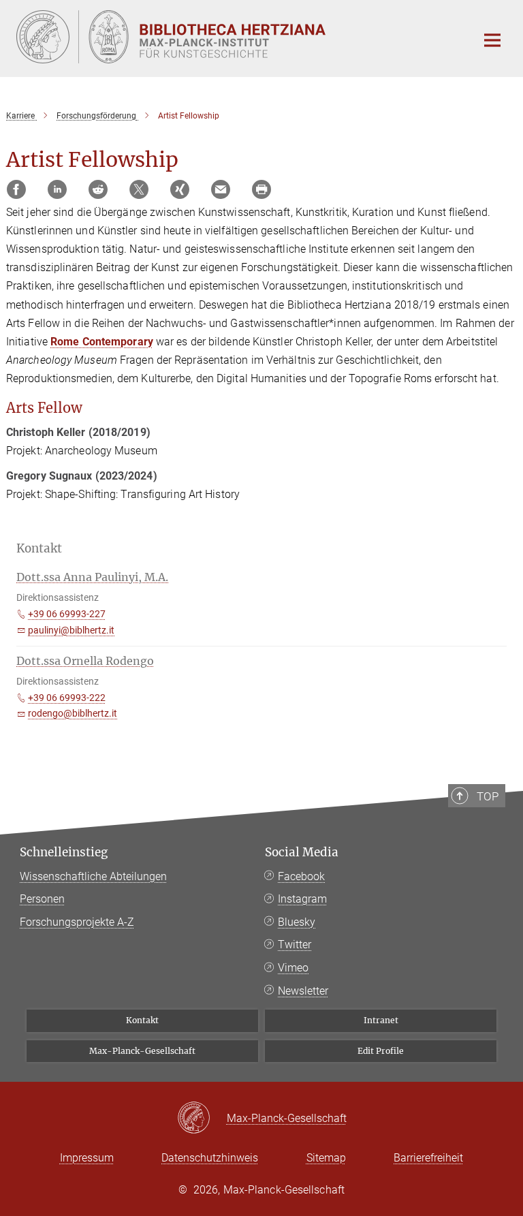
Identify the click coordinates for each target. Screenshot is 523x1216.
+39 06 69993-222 (67, 697)
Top (487, 796)
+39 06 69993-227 (67, 613)
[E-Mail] (220, 189)
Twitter (294, 944)
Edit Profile (381, 1051)
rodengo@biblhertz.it (72, 713)
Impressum (87, 1157)
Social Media (301, 852)
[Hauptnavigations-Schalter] (492, 40)
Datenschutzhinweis (209, 1157)
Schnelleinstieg (64, 852)
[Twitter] (139, 189)
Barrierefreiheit (428, 1157)
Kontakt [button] (39, 548)
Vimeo (293, 967)
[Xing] (180, 189)
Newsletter (303, 990)
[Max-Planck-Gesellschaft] (202, 1118)
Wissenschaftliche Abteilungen (93, 876)
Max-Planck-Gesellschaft (142, 1051)
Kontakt (142, 1020)
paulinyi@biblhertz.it (71, 630)
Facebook (301, 876)
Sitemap (326, 1157)
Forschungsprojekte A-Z (77, 922)
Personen (42, 898)
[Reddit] (98, 189)
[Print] (261, 189)
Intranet (381, 1020)
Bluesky (296, 922)
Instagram (302, 898)
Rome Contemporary (101, 341)
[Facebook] (16, 189)
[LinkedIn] (57, 189)
